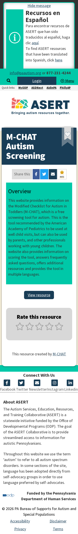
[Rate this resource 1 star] (20, 328)
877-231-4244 (58, 72)
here (58, 60)
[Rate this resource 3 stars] (39, 328)
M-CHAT (59, 353)
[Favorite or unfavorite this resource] (62, 138)
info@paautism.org (25, 72)
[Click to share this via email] (53, 174)
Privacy (20, 528)
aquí (35, 42)
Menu (69, 80)
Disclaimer (58, 521)
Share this (22, 173)
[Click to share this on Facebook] (36, 174)
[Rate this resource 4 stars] (49, 328)
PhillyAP (65, 88)
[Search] (8, 81)
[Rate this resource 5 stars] (58, 328)
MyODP (23, 88)
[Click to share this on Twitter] (44, 174)
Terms (58, 528)
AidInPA (51, 88)
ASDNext (37, 88)
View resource (39, 294)
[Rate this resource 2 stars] (29, 328)
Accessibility (20, 521)
